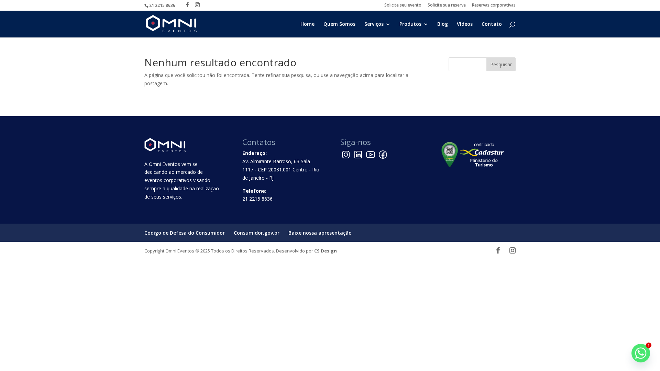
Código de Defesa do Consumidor (184, 232)
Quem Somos (339, 24)
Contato (492, 24)
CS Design (325, 251)
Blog (442, 24)
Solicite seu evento (402, 5)
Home (307, 24)
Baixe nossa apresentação (320, 232)
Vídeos (465, 24)
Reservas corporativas (494, 5)
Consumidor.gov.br (256, 232)
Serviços (374, 24)
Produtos (410, 24)
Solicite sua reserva (447, 5)
